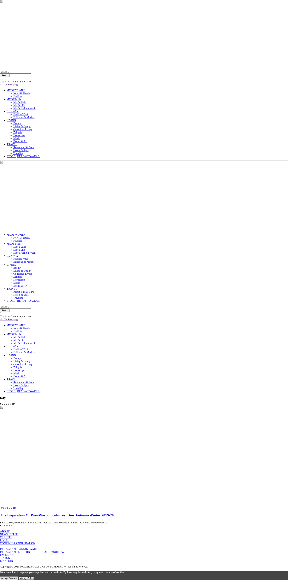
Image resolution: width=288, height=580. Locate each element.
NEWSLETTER (9, 534)
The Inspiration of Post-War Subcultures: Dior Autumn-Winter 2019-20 (57, 515)
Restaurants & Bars (23, 147)
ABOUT (5, 531)
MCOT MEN (14, 99)
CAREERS (6, 537)
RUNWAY (12, 111)
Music (16, 138)
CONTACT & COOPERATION (17, 543)
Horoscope (19, 135)
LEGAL (4, 540)
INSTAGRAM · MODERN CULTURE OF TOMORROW (32, 551)
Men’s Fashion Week (24, 108)
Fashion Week (20, 114)
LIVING (11, 120)
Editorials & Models (23, 117)
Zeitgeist (17, 132)
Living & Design (22, 126)
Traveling (18, 153)
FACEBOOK (7, 554)
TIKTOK (5, 557)
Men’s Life (19, 105)
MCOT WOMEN (16, 90)
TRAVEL (12, 144)
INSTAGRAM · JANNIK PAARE (19, 548)
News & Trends (21, 93)
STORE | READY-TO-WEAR (23, 156)
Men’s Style (19, 102)
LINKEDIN (6, 560)
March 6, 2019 (8, 507)
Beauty (17, 123)
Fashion (17, 96)
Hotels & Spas (20, 150)
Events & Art (20, 141)
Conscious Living (22, 129)
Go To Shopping (9, 84)
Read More (6, 525)
